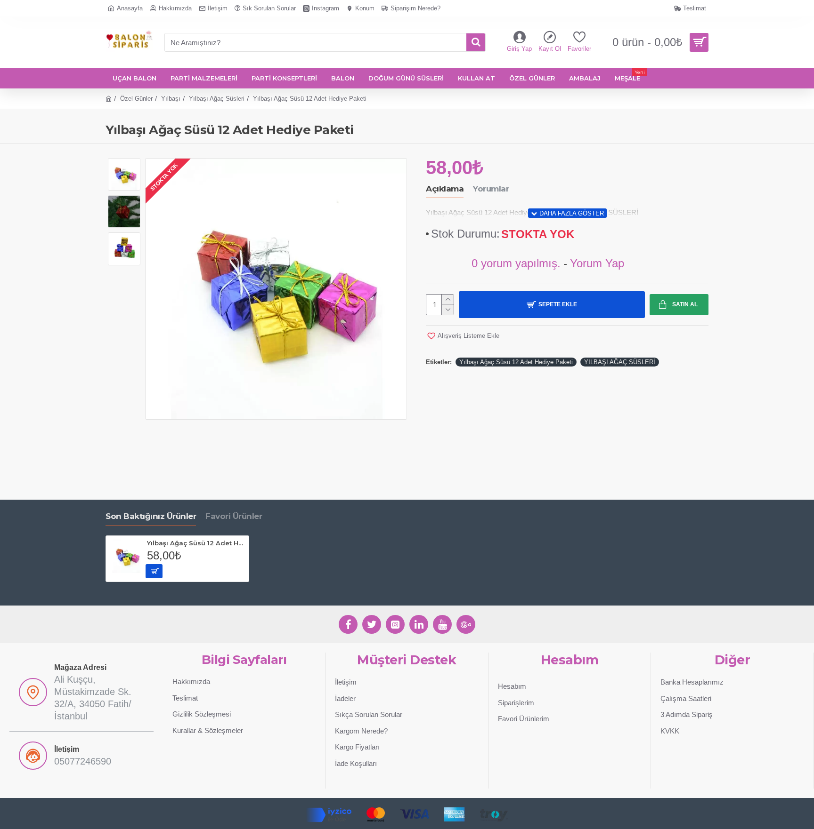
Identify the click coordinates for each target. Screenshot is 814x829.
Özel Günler (136, 98)
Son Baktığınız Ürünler (151, 516)
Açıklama (445, 188)
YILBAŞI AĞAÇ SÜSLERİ (619, 362)
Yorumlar (491, 188)
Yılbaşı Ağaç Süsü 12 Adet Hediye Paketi (516, 362)
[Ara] (475, 42)
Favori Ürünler (233, 516)
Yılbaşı (170, 98)
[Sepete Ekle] (154, 571)
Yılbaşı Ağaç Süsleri (216, 98)
